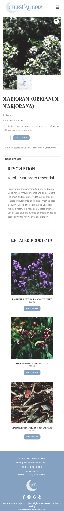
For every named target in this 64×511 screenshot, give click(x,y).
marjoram (51, 147)
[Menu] (57, 7)
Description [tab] (13, 159)
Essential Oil (20, 147)
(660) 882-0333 (32, 467)
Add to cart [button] (32, 308)
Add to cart (21, 138)
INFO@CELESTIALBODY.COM (32, 463)
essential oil (39, 147)
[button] (56, 21)
